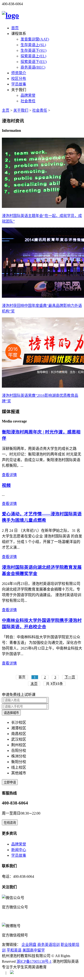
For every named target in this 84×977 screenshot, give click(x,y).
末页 (34, 684)
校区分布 (18, 79)
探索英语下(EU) (34, 62)
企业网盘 (28, 945)
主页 (5, 110)
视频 (6, 485)
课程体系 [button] (18, 34)
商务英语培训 (48, 945)
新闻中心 (18, 850)
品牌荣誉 (28, 95)
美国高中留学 (33, 950)
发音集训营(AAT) (35, 39)
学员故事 (18, 84)
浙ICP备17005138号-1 (34, 961)
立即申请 (10, 782)
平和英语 (14, 950)
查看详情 (9, 475)
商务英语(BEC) (33, 67)
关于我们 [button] (18, 90)
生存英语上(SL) (33, 45)
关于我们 (20, 110)
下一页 (70, 677)
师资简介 (18, 73)
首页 (15, 28)
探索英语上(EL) (33, 56)
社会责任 (28, 101)
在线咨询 (10, 822)
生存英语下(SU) (33, 50)
